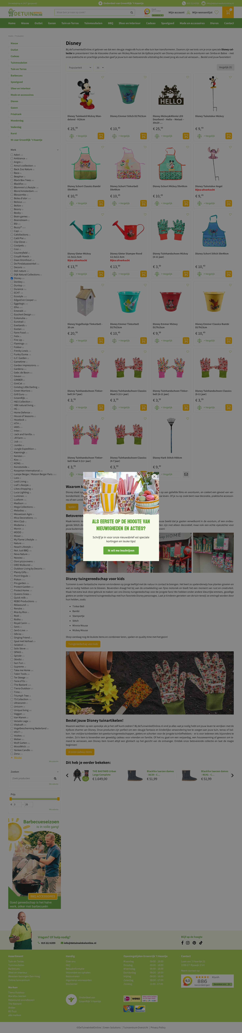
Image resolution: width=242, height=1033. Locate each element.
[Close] (154, 476)
